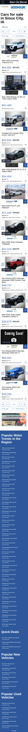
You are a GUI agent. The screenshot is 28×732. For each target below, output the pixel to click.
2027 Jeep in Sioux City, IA (8, 552)
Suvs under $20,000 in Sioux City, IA (10, 638)
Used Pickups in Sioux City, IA (9, 708)
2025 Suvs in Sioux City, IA (8, 485)
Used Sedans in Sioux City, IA (9, 713)
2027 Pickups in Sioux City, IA (9, 503)
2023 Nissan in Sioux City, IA (8, 534)
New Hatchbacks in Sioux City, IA (10, 682)
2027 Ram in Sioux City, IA (8, 525)
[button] (2, 46)
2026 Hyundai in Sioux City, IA (9, 480)
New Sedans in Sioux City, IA (9, 678)
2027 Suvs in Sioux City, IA (8, 467)
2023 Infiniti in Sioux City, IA (8, 584)
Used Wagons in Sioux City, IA (9, 722)
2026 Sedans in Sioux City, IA (9, 512)
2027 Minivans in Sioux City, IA (9, 607)
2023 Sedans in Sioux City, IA (9, 602)
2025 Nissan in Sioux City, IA (8, 570)
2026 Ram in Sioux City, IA (8, 476)
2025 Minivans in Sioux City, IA (9, 588)
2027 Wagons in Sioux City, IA (9, 598)
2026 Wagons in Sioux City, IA (9, 498)
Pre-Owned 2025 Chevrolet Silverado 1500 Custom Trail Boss (13, 280)
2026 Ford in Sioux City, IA (8, 457)
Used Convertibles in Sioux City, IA (10, 726)
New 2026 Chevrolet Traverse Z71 (10, 61)
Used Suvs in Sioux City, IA (8, 704)
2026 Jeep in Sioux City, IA (8, 471)
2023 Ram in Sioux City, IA (8, 579)
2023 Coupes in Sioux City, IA (9, 625)
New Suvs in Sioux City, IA (8, 664)
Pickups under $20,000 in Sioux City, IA (11, 643)
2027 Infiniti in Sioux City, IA (8, 543)
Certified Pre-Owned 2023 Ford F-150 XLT (12, 134)
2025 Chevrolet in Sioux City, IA (9, 566)
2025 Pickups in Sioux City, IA (9, 530)
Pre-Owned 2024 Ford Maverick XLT (11, 388)
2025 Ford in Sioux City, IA (8, 521)
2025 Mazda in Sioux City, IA (9, 557)
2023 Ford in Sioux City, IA (8, 516)
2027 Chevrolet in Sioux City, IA (9, 539)
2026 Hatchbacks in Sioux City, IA (10, 548)
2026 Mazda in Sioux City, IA (9, 462)
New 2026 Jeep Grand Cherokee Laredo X (11, 315)
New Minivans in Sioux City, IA (9, 687)
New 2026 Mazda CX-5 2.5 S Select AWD (14, 170)
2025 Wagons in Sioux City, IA (9, 616)
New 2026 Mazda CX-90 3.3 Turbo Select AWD (13, 98)
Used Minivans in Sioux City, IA (9, 717)
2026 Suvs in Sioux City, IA (8, 448)
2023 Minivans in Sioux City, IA (9, 611)
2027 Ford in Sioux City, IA (8, 494)
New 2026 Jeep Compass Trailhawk (12, 243)
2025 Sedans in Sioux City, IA (9, 620)
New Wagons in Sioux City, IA (9, 673)
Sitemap (14, 730)
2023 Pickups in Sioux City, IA (9, 507)
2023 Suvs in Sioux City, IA (8, 489)
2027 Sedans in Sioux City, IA (9, 575)
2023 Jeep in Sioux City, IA (8, 561)
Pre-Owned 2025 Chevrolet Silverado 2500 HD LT (13, 352)
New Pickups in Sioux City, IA (9, 669)
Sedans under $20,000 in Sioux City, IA (11, 647)
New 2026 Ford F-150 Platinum (11, 207)
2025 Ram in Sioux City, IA (8, 593)
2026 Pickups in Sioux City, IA (9, 453)
